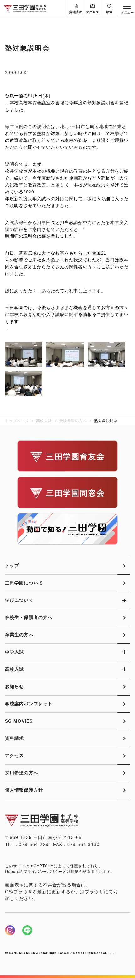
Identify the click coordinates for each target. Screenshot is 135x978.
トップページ (17, 421)
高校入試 (44, 421)
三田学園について (24, 582)
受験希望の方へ (73, 421)
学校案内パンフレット (28, 703)
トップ (12, 565)
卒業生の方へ (19, 634)
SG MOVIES (19, 720)
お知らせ (14, 686)
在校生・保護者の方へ (28, 617)
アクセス (92, 12)
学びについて (19, 600)
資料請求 (75, 12)
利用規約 (75, 871)
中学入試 (14, 651)
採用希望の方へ (21, 772)
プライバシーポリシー (43, 871)
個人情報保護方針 (24, 790)
